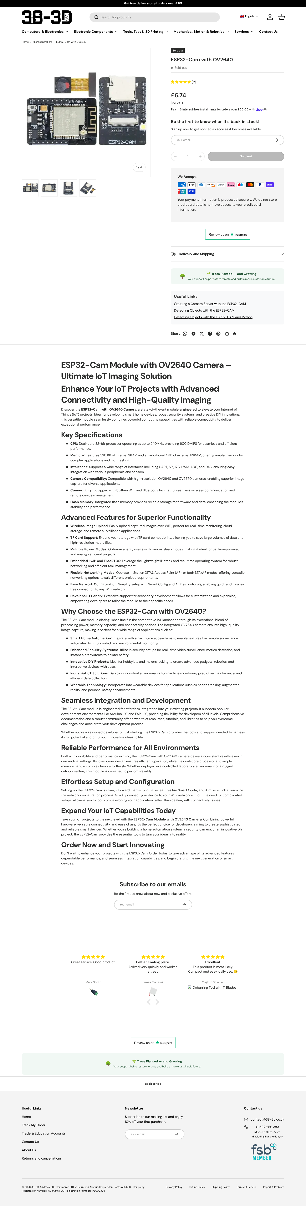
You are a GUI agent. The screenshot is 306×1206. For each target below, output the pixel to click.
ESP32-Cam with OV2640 (71, 42)
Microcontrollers (42, 42)
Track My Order (33, 1125)
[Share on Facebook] (210, 333)
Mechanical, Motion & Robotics (199, 31)
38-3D (35, 1187)
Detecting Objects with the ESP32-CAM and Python (213, 317)
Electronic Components (93, 31)
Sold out (246, 156)
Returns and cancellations (42, 1158)
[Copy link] (227, 333)
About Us (29, 1150)
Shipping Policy (221, 1187)
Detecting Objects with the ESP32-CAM (204, 310)
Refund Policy (197, 1187)
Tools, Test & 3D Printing (143, 31)
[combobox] (155, 17)
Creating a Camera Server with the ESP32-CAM (210, 304)
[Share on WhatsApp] (185, 333)
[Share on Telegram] (193, 333)
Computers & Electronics (43, 31)
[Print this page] (235, 333)
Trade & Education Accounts (44, 1133)
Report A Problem (273, 1187)
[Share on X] (202, 333)
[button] (249, 16)
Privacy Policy (174, 1187)
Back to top (153, 1084)
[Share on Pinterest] (218, 333)
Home (25, 42)
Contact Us (268, 31)
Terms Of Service (246, 1187)
